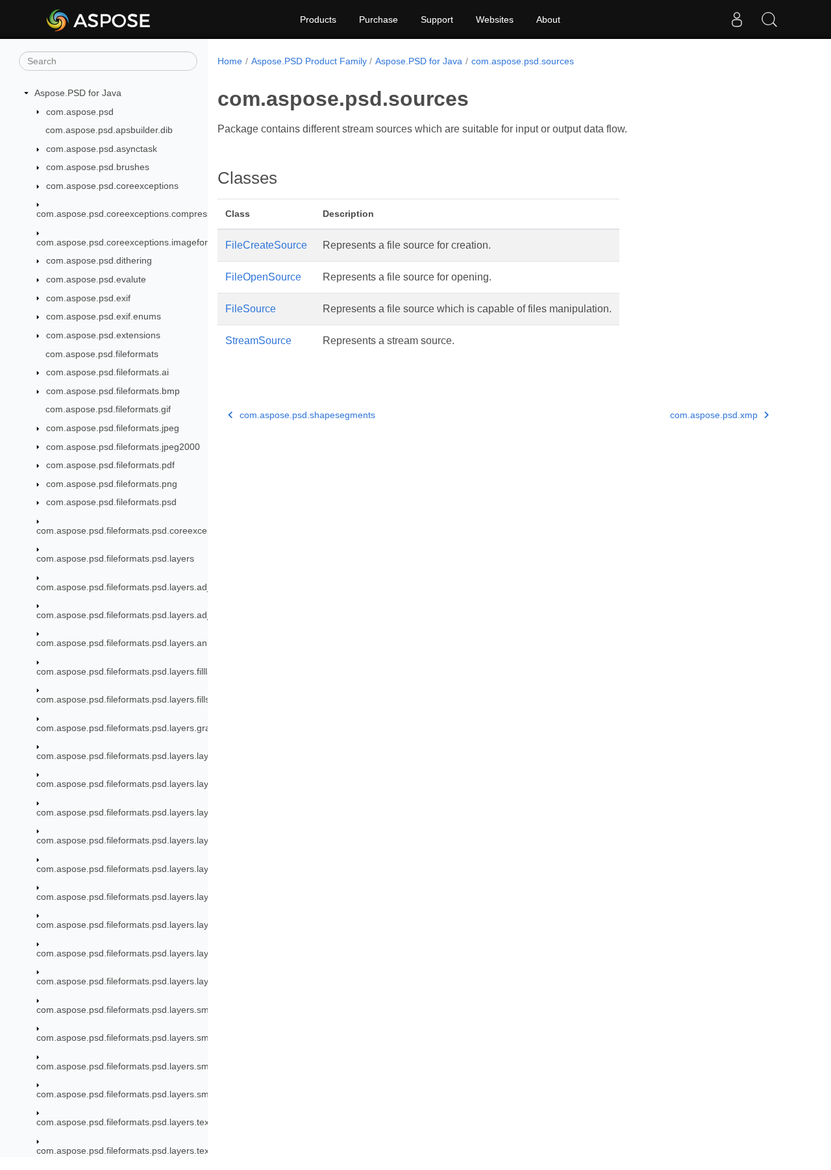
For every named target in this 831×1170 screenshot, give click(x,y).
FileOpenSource (263, 276)
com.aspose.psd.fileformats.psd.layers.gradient (133, 728)
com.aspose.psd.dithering (99, 260)
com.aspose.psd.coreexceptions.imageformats (132, 242)
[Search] (769, 19)
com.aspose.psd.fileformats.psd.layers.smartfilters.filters (151, 1037)
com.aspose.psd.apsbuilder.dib (109, 130)
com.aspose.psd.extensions (103, 335)
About (548, 19)
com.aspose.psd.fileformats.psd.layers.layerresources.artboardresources (186, 840)
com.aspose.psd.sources (522, 61)
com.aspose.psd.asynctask (101, 148)
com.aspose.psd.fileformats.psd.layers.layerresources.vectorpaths (172, 981)
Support (437, 19)
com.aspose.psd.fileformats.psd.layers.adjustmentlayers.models (167, 615)
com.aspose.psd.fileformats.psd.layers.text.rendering (145, 1150)
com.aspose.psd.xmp (714, 415)
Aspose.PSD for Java (77, 93)
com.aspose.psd (80, 111)
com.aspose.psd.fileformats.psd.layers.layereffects (140, 756)
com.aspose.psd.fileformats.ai (107, 372)
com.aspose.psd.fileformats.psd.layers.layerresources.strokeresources (181, 924)
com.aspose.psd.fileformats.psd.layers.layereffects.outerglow (161, 783)
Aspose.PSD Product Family (309, 61)
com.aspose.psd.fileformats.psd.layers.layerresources (147, 812)
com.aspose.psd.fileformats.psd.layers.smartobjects (142, 1094)
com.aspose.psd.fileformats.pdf (110, 465)
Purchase (378, 19)
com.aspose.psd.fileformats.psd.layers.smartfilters (139, 1009)
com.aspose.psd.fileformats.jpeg (112, 428)
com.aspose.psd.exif (88, 298)
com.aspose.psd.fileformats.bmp (113, 391)
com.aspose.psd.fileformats (101, 354)
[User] (737, 19)
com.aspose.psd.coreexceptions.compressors (130, 213)
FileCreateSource (266, 245)
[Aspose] (99, 19)
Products (318, 19)
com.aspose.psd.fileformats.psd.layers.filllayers (133, 671)
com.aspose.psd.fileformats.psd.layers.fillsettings (136, 699)
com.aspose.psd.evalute (96, 279)
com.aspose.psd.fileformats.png (111, 484)
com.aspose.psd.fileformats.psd (111, 502)
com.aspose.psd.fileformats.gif (108, 409)
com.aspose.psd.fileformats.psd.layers (115, 558)
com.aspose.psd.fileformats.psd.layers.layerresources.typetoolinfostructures (192, 953)
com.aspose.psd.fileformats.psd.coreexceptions (134, 530)
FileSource (250, 308)
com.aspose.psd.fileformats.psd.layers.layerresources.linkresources (175, 869)
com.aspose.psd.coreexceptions (112, 185)
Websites (495, 19)
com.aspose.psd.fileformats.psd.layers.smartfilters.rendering (160, 1066)
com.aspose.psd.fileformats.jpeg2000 (123, 447)
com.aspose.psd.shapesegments (307, 415)
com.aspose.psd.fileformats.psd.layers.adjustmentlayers (151, 587)
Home (229, 61)
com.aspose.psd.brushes (97, 167)
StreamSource (258, 340)
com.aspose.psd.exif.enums (103, 316)
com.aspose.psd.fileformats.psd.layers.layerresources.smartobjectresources (192, 896)
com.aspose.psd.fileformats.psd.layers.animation (136, 643)
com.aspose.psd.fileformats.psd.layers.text (124, 1122)
